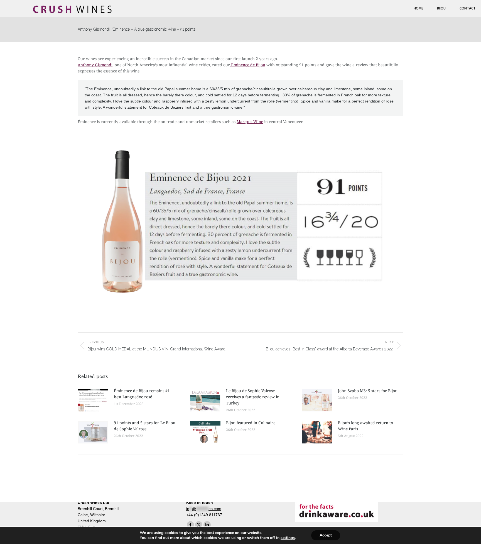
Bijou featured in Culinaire (250, 422)
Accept (326, 535)
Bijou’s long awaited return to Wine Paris (365, 425)
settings (288, 537)
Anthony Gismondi (95, 64)
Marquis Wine (250, 121)
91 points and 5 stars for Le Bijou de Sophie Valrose (144, 425)
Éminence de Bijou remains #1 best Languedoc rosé (142, 393)
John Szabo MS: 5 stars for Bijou (367, 390)
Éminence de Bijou (247, 64)
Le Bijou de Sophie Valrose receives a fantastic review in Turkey (252, 397)
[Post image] (93, 400)
